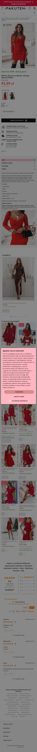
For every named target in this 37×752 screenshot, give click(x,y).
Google (23, 375)
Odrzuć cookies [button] (19, 396)
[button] (18, 401)
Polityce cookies (25, 385)
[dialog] (18, 376)
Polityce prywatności (9, 387)
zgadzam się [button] (19, 392)
